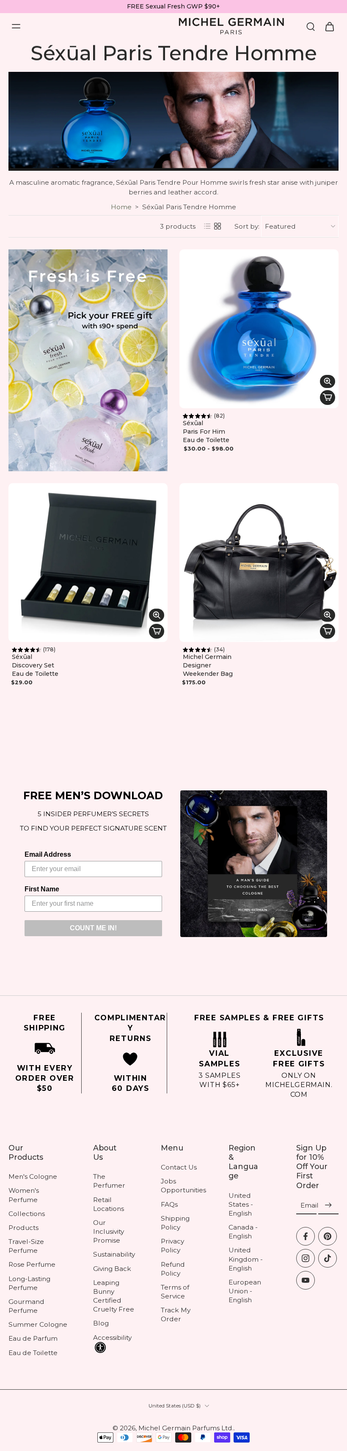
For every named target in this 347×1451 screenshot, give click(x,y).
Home (121, 207)
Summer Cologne (37, 1324)
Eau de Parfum (33, 1338)
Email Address (48, 854)
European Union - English (245, 1291)
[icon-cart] (329, 26)
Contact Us (179, 1167)
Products (23, 1228)
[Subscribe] (328, 1205)
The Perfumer (109, 1180)
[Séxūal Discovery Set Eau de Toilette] (88, 562)
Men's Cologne (32, 1176)
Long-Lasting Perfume (29, 1283)
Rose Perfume (31, 1264)
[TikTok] (327, 1258)
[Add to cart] (327, 397)
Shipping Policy (175, 1222)
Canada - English (243, 1231)
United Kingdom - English (246, 1259)
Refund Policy (173, 1268)
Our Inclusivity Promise (108, 1231)
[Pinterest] (327, 1236)
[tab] (185, 403)
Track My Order (175, 1314)
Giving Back (112, 1269)
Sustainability (114, 1254)
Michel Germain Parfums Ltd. (186, 1428)
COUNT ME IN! (93, 928)
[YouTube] (305, 1280)
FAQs (169, 1204)
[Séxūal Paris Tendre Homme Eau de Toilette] (259, 328)
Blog (101, 1323)
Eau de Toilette (33, 1353)
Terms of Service (175, 1291)
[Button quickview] (327, 381)
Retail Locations (108, 1204)
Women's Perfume (23, 1194)
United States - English (241, 1204)
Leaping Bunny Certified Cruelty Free (113, 1296)
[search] (310, 26)
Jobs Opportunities (182, 1185)
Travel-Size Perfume (26, 1246)
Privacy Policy (172, 1245)
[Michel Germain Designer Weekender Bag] (259, 562)
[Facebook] (305, 1236)
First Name (42, 889)
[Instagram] (305, 1258)
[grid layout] (217, 226)
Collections (26, 1214)
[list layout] (207, 226)
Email (309, 1205)
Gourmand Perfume (26, 1306)
